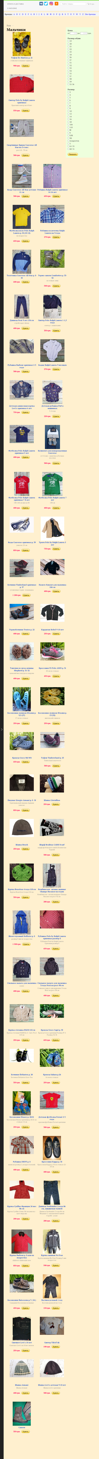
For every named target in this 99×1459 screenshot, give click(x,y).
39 (70, 81)
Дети (9, 25)
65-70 (71, 146)
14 (70, 116)
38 (70, 79)
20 (70, 44)
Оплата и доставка (15, 4)
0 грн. (92, 4)
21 (70, 46)
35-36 (71, 84)
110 (71, 127)
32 (70, 65)
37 (70, 76)
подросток (74, 141)
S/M (71, 135)
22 (70, 49)
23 (70, 52)
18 (70, 122)
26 (70, 57)
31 (70, 62)
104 (71, 124)
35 (70, 73)
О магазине (12, 8)
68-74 (71, 149)
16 (70, 119)
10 (70, 111)
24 (70, 54)
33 (70, 68)
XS (70, 138)
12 (70, 114)
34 (70, 71)
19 (70, 41)
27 (70, 60)
